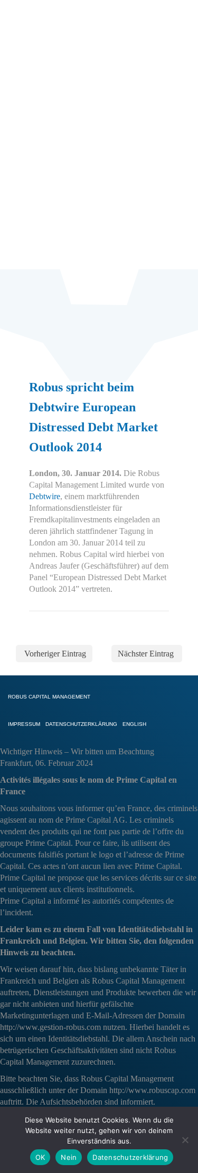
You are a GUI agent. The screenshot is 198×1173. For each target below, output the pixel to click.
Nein (69, 1157)
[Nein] (185, 1140)
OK (40, 1157)
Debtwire (44, 496)
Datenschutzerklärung (130, 1157)
